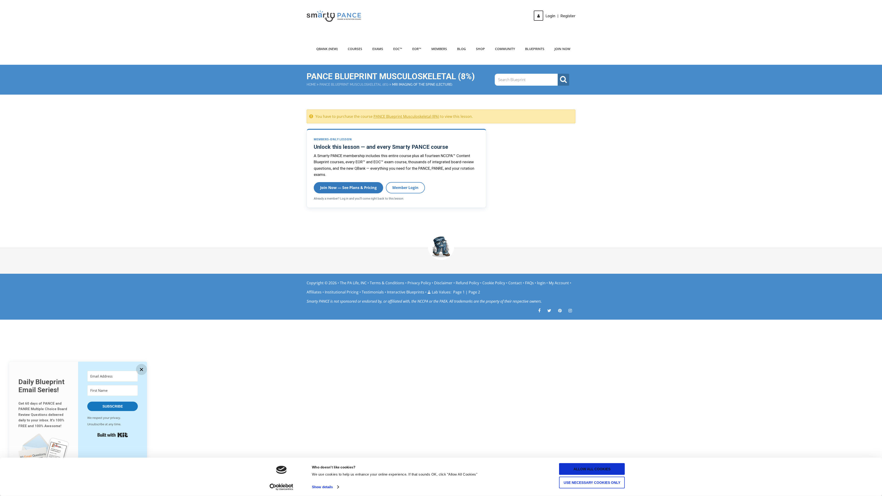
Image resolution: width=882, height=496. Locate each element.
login (541, 282)
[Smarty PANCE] (337, 16)
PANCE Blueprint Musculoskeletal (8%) (353, 84)
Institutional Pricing (342, 292)
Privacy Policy (419, 282)
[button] (43, 455)
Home (311, 84)
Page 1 (459, 292)
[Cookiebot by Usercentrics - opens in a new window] (281, 487)
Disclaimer (443, 282)
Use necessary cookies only (592, 482)
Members (439, 49)
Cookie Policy (493, 282)
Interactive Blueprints (405, 292)
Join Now (562, 49)
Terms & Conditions (387, 282)
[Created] (560, 310)
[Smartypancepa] (539, 310)
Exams (377, 49)
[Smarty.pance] (570, 310)
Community (505, 49)
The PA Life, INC (354, 282)
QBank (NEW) (327, 49)
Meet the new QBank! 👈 (530, 6)
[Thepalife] (549, 310)
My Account (559, 282)
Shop (480, 49)
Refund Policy (467, 282)
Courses (355, 49)
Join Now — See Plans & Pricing (348, 187)
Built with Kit (112, 435)
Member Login (405, 187)
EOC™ (397, 49)
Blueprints (534, 49)
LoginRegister (560, 16)
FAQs (529, 282)
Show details (322, 487)
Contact (515, 282)
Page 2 (474, 292)
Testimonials (373, 292)
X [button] (877, 4)
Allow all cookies (592, 469)
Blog (461, 49)
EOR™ (416, 49)
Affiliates (314, 292)
